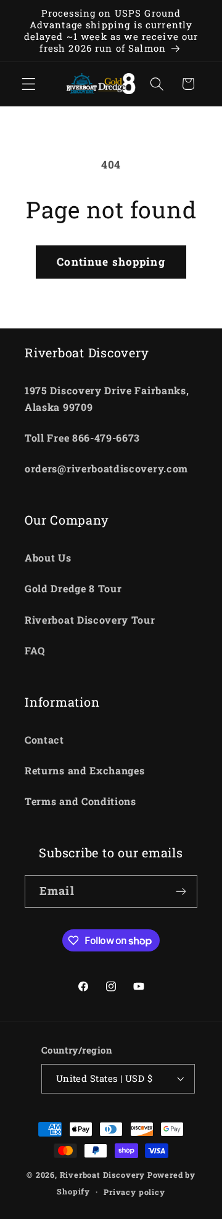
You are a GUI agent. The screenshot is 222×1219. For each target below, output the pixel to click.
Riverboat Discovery (102, 1175)
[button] (28, 84)
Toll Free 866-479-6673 (82, 437)
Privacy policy (134, 1192)
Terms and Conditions (80, 801)
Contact (44, 739)
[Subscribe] (181, 891)
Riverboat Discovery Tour (90, 619)
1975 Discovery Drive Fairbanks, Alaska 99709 (107, 398)
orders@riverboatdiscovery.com (106, 468)
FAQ (35, 650)
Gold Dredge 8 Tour (73, 588)
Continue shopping (111, 262)
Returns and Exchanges (85, 770)
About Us (48, 557)
